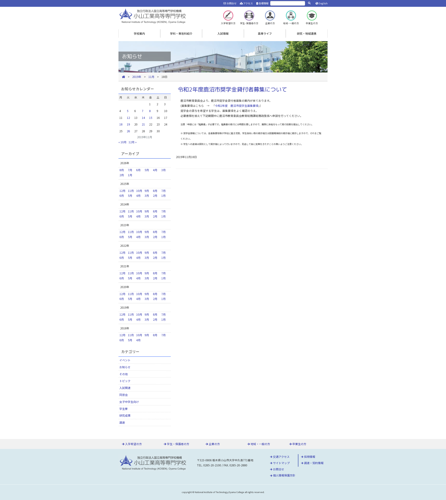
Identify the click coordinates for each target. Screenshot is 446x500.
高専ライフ (265, 33)
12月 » (133, 142)
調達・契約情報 (313, 463)
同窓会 (123, 395)
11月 (131, 191)
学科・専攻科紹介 (181, 33)
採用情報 (309, 457)
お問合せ (231, 3)
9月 (147, 191)
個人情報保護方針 (283, 475)
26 (128, 131)
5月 (147, 170)
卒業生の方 (299, 444)
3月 (163, 170)
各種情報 (263, 3)
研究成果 (124, 415)
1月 (130, 175)
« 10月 (122, 142)
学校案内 (139, 33)
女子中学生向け (129, 402)
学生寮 (123, 409)
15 (150, 118)
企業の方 (214, 444)
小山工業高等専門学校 (153, 15)
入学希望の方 (133, 444)
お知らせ (124, 367)
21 (143, 124)
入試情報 (223, 33)
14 (143, 118)
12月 (122, 191)
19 (128, 124)
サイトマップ (281, 463)
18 (120, 124)
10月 (139, 191)
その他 (123, 374)
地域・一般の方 (260, 444)
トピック (124, 381)
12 (128, 118)
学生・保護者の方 (177, 444)
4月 (155, 170)
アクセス (248, 3)
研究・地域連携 (306, 33)
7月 (130, 170)
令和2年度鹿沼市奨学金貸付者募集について (232, 89)
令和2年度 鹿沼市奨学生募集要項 (236, 106)
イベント (124, 360)
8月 (122, 170)
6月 (138, 170)
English (323, 3)
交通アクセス (281, 457)
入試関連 (124, 388)
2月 (122, 175)
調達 (122, 422)
